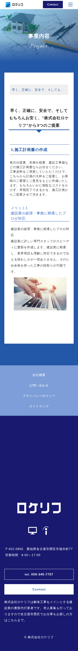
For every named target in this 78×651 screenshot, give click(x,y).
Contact (52, 4)
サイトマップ (39, 406)
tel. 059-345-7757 (39, 574)
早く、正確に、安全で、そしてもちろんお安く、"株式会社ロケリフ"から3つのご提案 (40, 89)
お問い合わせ (39, 385)
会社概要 (39, 375)
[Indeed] (45, 530)
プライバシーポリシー (39, 396)
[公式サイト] (32, 530)
